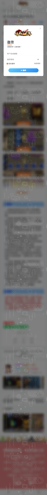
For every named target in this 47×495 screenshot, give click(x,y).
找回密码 (37, 63)
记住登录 (12, 63)
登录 (24, 70)
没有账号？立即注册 (13, 47)
